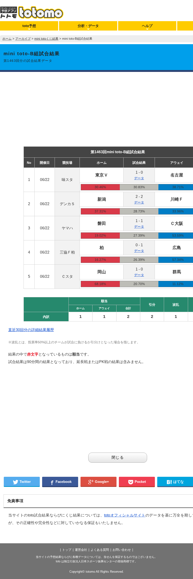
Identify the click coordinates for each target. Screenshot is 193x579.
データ (139, 178)
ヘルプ (147, 26)
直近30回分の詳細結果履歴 (31, 330)
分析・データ (88, 26)
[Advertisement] (61, 410)
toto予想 (29, 26)
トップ (66, 550)
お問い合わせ (122, 550)
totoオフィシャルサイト (124, 515)
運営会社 (81, 550)
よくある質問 (100, 550)
